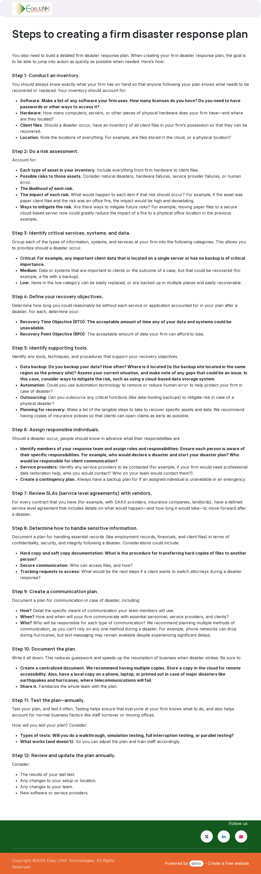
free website (237, 863)
